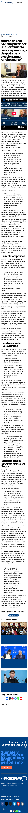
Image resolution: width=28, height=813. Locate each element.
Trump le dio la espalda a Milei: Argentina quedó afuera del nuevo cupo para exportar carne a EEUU (13, 663)
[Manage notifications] (4, 809)
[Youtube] (18, 804)
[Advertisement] (14, 18)
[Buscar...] (25, 2)
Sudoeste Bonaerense (11, 34)
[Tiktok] (22, 804)
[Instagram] (12, 698)
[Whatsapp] (16, 811)
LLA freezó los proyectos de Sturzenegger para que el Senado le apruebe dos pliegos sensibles (13, 639)
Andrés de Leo (13, 615)
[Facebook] (11, 811)
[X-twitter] (6, 804)
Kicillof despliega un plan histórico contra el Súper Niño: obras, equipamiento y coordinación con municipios (13, 687)
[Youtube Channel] (21, 698)
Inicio (2, 34)
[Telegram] (19, 811)
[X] (14, 811)
